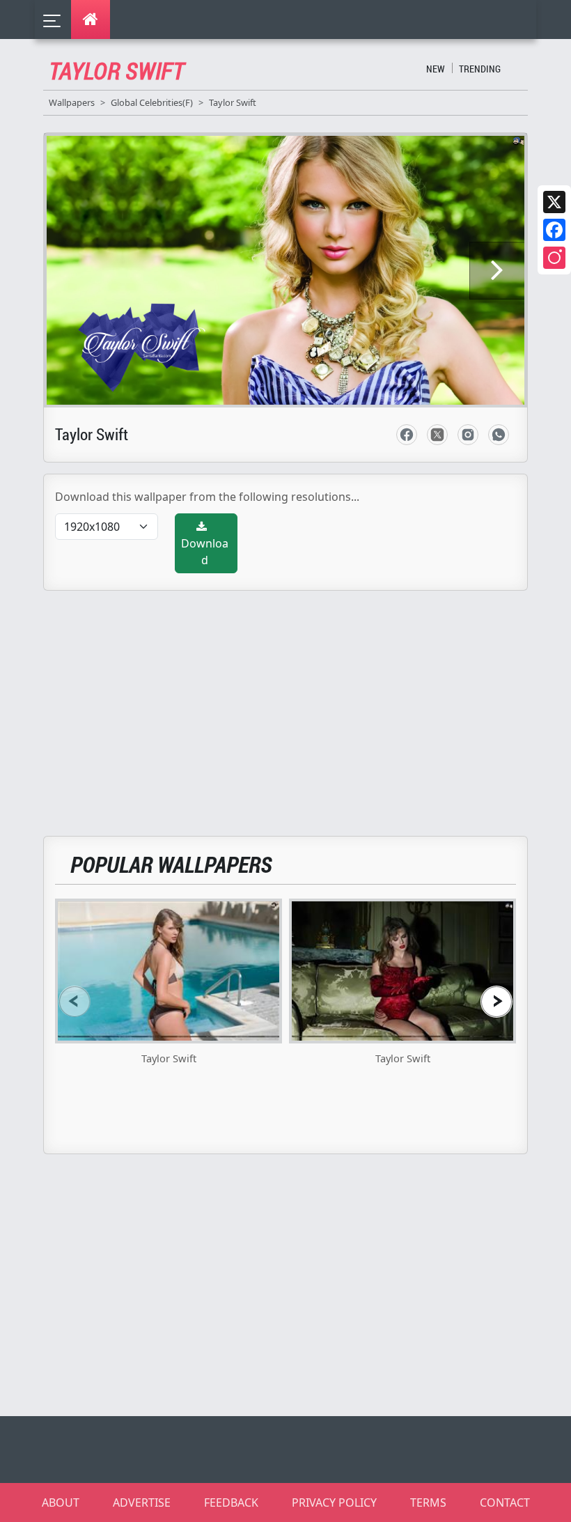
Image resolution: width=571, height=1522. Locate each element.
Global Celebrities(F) (152, 102)
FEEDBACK (231, 1502)
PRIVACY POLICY (334, 1502)
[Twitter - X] (437, 434)
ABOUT (60, 1502)
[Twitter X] (554, 202)
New (435, 68)
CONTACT (505, 1502)
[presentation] (74, 1001)
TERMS (428, 1502)
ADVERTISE (142, 1502)
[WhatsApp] (498, 434)
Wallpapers (72, 102)
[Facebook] (554, 230)
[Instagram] (554, 258)
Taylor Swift (232, 102)
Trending (480, 68)
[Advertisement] (294, 704)
